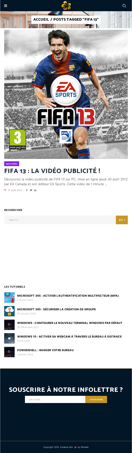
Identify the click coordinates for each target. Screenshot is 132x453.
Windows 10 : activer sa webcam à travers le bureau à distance (69, 336)
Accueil (41, 19)
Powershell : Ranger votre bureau (45, 350)
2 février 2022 (25, 299)
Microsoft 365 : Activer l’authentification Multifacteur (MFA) (68, 295)
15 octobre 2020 (26, 313)
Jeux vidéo (11, 163)
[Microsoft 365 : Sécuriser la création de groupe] (9, 311)
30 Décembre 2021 (28, 327)
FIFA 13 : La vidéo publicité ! (52, 171)
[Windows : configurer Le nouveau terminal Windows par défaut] (9, 325)
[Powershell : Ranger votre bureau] (9, 352)
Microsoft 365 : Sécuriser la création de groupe (56, 309)
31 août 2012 (15, 190)
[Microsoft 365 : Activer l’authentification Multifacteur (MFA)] (9, 297)
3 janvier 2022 (25, 354)
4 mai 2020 (23, 340)
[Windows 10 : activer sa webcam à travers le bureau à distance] (9, 338)
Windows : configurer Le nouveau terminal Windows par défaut (69, 323)
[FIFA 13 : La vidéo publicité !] (66, 94)
